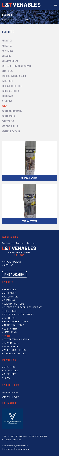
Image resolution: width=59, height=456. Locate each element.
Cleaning (6, 55)
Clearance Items (10, 60)
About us (9, 366)
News (6, 377)
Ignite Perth (22, 445)
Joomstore (23, 449)
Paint (4, 106)
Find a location (14, 274)
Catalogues (10, 370)
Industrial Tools (10, 91)
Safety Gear (8, 121)
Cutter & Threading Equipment (17, 65)
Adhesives (7, 45)
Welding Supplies (10, 126)
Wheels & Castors (11, 131)
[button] (55, 5)
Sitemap (8, 265)
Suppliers (9, 374)
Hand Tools (7, 80)
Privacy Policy (12, 261)
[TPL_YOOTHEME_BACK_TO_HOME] (21, 5)
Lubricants (7, 96)
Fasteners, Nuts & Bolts (14, 75)
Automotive (7, 50)
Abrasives (7, 40)
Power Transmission (12, 111)
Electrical (7, 70)
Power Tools (8, 116)
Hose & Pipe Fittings (12, 85)
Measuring (7, 101)
